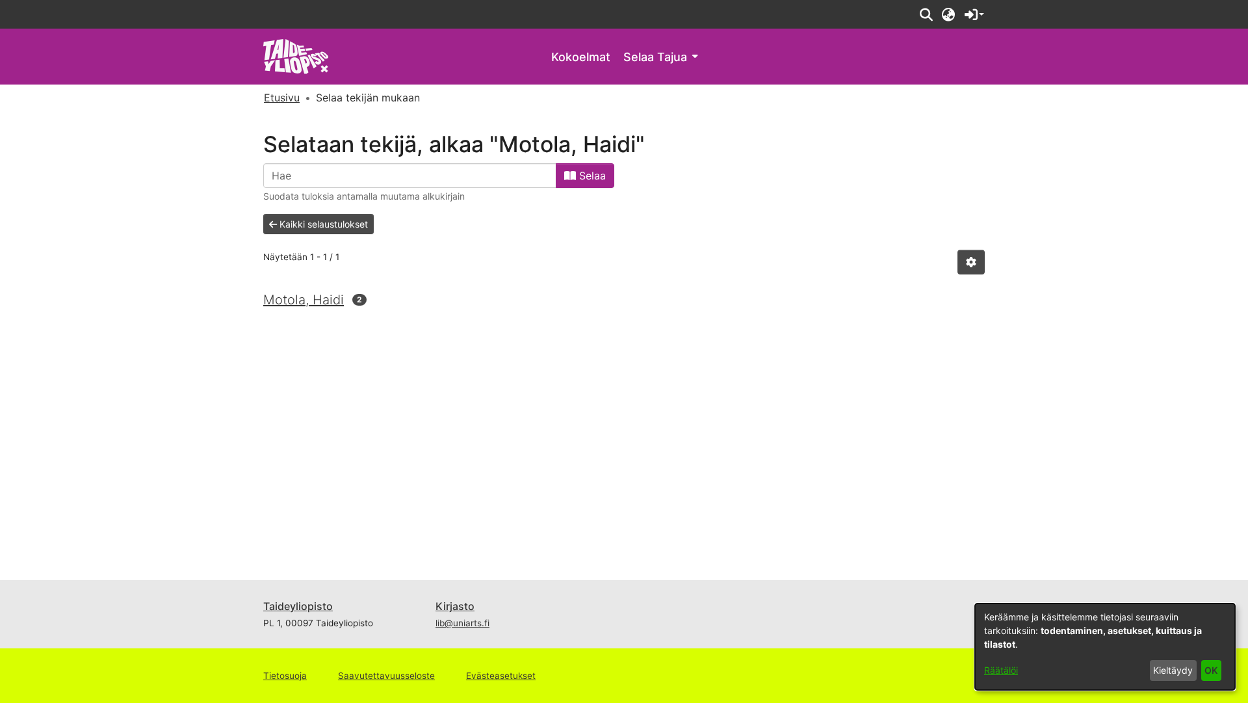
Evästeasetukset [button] (501, 675)
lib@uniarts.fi (462, 623)
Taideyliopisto (298, 606)
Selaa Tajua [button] (655, 57)
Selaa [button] (591, 175)
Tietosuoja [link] (285, 675)
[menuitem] (660, 57)
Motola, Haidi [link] (303, 300)
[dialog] (1105, 647)
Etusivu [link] (282, 97)
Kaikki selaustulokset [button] (322, 224)
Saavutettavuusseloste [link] (386, 675)
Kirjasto (455, 606)
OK (1210, 670)
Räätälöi (1001, 670)
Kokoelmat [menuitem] (580, 57)
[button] (926, 14)
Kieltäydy (1173, 670)
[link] (296, 55)
